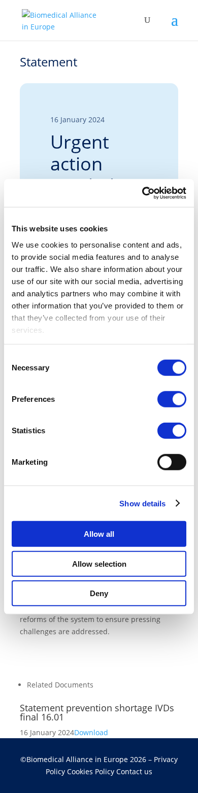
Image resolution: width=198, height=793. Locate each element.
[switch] (171, 399)
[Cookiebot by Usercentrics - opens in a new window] (142, 192)
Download (91, 732)
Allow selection (99, 563)
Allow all (99, 534)
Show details (142, 503)
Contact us (134, 771)
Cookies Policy (91, 771)
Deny (99, 593)
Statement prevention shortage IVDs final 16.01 (97, 712)
